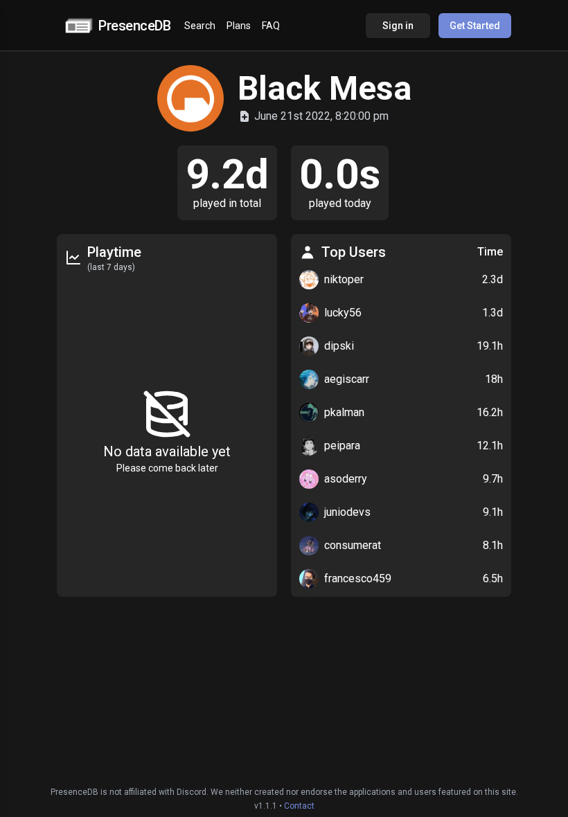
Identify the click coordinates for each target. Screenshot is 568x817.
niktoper (344, 279)
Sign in (398, 25)
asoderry (345, 478)
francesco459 (357, 578)
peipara (342, 445)
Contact (299, 806)
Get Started (475, 25)
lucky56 (343, 312)
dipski (339, 345)
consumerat (352, 545)
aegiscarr (346, 379)
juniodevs (347, 512)
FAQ (271, 25)
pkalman (344, 412)
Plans (239, 25)
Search (199, 25)
